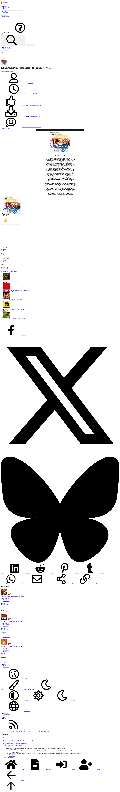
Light (50, 700)
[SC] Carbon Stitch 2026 (30, 689)
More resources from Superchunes (9, 271)
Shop (4, 11)
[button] (20, 32)
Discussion (7, 128)
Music (4, 8)
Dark (73, 700)
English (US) (27, 711)
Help (4, 717)
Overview (3, 128)
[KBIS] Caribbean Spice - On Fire (14, 646)
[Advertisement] (42, 234)
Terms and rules (6, 714)
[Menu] (1, 1)
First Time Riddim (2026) (10, 280)
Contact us (5, 713)
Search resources (13, 10)
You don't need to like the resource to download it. (33, 105)
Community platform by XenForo (15, 731)
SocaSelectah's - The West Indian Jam (17, 290)
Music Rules (20, 10)
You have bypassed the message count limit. (31, 127)
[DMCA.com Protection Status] (5, 734)
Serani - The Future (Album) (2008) (14, 318)
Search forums (6, 7)
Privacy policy (6, 716)
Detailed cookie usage (14, 754)
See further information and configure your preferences (15, 743)
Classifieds (5, 12)
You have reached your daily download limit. (31, 116)
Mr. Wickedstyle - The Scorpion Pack (14, 309)
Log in (2, 53)
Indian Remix (6, 601)
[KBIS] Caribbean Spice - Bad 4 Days (15, 596)
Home (4, 718)
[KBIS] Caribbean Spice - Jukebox (14, 621)
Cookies (26, 678)
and (12, 224)
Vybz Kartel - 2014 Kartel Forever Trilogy (15, 299)
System (26, 700)
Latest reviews (6, 10)
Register (2, 56)
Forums (5, 6)
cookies (12, 740)
